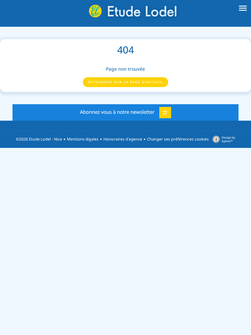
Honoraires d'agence (122, 139)
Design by (228, 139)
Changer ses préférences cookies (178, 139)
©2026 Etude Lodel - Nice (39, 139)
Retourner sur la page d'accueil (125, 82)
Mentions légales (83, 139)
